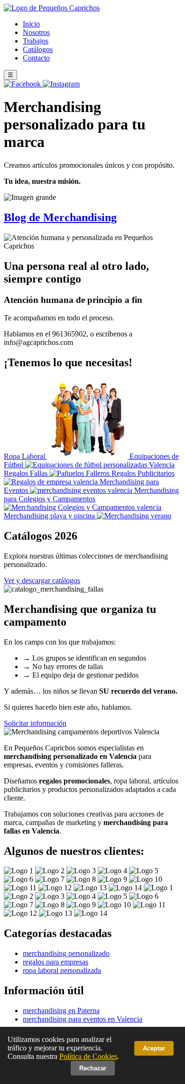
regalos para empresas (55, 962)
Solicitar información (35, 723)
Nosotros (36, 32)
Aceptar (154, 1048)
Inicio (31, 24)
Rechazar (92, 1068)
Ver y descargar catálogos (42, 580)
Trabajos (35, 41)
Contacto (36, 58)
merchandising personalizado (66, 953)
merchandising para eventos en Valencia (82, 1019)
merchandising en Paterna (61, 1011)
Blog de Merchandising (60, 217)
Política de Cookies (88, 1056)
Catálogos (38, 49)
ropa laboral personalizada (62, 970)
